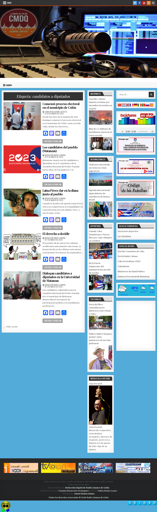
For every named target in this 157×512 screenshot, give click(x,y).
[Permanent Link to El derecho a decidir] (22, 246)
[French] (132, 105)
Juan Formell (95, 384)
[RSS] (149, 3)
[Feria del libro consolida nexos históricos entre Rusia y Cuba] (100, 329)
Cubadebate (123, 266)
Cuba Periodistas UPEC (129, 261)
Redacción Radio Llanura (55, 155)
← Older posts (11, 327)
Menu (9, 2)
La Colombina (124, 236)
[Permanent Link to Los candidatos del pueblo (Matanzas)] (22, 159)
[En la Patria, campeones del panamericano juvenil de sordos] (100, 289)
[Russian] (148, 105)
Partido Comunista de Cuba (131, 251)
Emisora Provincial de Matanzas (133, 276)
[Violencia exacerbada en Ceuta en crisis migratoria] (100, 185)
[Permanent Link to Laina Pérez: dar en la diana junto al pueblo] (22, 203)
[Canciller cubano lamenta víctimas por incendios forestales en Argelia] (100, 124)
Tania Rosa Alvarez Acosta (56, 112)
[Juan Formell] (100, 424)
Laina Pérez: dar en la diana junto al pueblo (60, 192)
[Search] (153, 3)
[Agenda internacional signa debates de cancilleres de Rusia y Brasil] (100, 216)
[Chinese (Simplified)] (120, 105)
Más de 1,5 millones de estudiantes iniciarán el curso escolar (100, 132)
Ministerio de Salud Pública (131, 271)
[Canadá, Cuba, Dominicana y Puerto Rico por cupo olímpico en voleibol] (100, 258)
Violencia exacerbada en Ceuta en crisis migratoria (99, 167)
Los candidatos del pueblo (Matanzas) (60, 149)
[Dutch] (124, 105)
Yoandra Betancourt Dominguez (73, 491)
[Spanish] (152, 105)
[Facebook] (140, 3)
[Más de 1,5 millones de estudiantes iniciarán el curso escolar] (100, 149)
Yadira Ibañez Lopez (107, 491)
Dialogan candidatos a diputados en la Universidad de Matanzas (61, 277)
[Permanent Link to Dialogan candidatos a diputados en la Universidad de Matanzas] (22, 285)
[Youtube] (144, 3)
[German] (136, 105)
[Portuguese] (144, 105)
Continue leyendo (53, 141)
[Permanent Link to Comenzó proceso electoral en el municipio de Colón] (22, 116)
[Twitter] (135, 3)
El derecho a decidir (55, 234)
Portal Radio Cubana (128, 256)
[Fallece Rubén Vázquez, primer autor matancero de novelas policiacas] (100, 369)
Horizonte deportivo (128, 231)
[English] (128, 105)
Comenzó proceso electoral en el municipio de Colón (60, 105)
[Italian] (140, 105)
